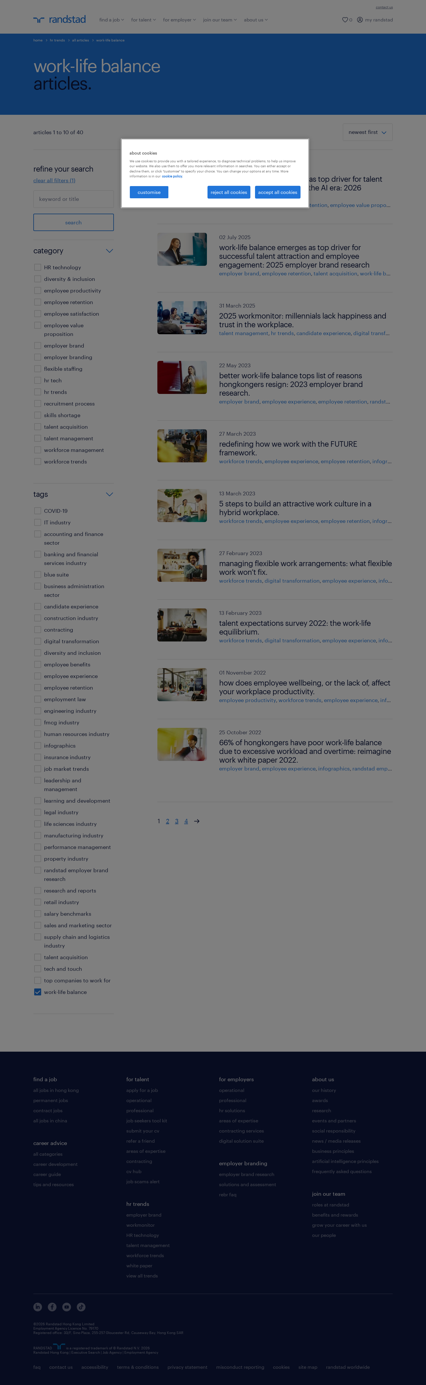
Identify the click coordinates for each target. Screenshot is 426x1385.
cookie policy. (172, 176)
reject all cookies (229, 192)
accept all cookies (277, 192)
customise (149, 192)
